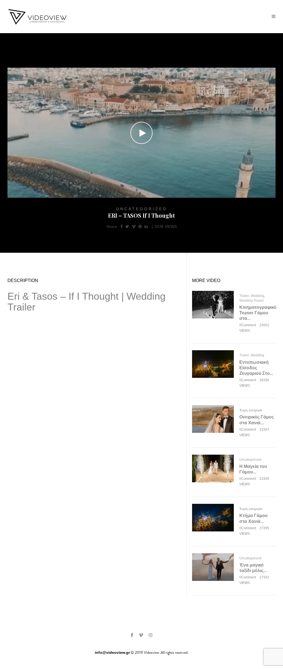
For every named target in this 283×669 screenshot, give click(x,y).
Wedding (257, 296)
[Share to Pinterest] (140, 226)
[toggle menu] (274, 16)
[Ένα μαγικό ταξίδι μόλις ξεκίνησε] (213, 567)
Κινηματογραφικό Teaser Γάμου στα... (257, 313)
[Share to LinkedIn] (146, 226)
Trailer (244, 296)
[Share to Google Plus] (134, 226)
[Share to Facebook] (121, 226)
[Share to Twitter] (127, 226)
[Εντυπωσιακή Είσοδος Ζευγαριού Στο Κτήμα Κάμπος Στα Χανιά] (213, 364)
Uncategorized (141, 209)
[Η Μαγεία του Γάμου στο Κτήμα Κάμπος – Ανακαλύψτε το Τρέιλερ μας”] (213, 468)
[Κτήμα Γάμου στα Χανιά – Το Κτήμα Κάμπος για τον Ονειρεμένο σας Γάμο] (213, 517)
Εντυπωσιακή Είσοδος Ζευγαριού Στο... (256, 368)
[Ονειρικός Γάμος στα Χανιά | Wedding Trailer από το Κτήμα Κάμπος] (213, 419)
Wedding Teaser (251, 300)
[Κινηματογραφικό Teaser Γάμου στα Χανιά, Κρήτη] (213, 304)
